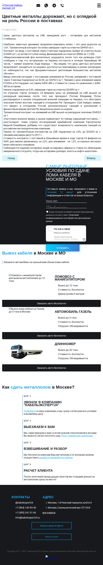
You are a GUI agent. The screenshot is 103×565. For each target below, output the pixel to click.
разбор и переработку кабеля (56, 457)
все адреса (49, 512)
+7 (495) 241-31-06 (25, 512)
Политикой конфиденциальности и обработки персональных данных (68, 218)
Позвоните (30, 411)
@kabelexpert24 (24, 502)
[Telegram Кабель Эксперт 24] (94, 554)
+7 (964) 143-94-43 (25, 507)
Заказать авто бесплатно (51, 303)
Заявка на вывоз (51, 537)
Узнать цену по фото (51, 525)
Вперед (91, 158)
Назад (11, 158)
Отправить (63, 247)
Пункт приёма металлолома (77, 435)
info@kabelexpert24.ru (27, 517)
